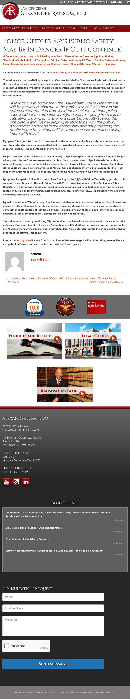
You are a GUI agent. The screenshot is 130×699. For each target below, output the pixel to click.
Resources (29, 28)
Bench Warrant (65, 56)
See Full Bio (39, 259)
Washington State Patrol (17, 60)
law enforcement (85, 56)
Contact (107, 28)
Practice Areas (52, 28)
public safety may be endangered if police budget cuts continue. (84, 72)
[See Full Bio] (49, 260)
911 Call (36, 56)
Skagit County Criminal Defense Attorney (26, 64)
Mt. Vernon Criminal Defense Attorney (103, 60)
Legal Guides (77, 28)
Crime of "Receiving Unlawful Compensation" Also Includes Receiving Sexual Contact (54, 550)
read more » (118, 520)
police (99, 56)
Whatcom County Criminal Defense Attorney (76, 64)
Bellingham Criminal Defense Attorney (59, 60)
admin (111, 64)
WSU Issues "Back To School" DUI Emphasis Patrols (34, 528)
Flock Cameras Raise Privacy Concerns (27, 539)
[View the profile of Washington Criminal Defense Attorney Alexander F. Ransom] (96, 306)
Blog (93, 28)
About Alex (10, 28)
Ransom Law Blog (65, 384)
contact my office (21, 240)
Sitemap (64, 692)
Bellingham (49, 56)
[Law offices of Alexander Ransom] (45, 11)
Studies (108, 56)
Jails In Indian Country (106, 282)
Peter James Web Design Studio (102, 692)
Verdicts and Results (34, 341)
